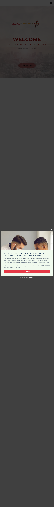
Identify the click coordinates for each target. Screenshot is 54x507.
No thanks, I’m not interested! (27, 277)
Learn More (27, 271)
